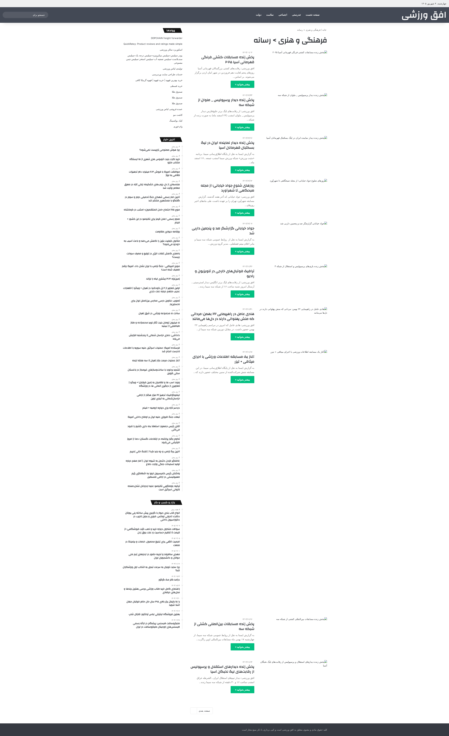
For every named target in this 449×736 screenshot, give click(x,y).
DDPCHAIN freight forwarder (166, 38)
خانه (324, 29)
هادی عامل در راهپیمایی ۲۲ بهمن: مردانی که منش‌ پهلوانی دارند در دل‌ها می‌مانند (222, 316)
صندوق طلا (177, 91)
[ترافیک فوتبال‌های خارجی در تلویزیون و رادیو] (293, 283)
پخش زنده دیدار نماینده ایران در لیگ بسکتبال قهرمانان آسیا (227, 145)
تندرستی (296, 15)
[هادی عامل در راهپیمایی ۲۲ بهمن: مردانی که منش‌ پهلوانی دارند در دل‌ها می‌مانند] (293, 326)
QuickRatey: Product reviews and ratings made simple (152, 43)
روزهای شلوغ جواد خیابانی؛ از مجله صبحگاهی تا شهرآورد (227, 188)
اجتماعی (283, 15)
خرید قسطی (176, 86)
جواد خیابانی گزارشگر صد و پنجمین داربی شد (223, 230)
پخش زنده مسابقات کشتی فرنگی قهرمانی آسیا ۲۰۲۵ (227, 59)
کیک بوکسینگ (175, 120)
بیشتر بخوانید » (242, 84)
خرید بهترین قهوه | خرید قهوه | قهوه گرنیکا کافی (158, 80)
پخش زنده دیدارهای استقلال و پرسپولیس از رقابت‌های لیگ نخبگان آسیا (222, 669)
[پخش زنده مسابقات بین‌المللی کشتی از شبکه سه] (293, 636)
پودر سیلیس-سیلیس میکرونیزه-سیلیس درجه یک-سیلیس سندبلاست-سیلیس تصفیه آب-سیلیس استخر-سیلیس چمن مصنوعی (154, 59)
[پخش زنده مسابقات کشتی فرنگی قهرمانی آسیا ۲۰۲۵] (293, 70)
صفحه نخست (313, 15)
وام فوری (177, 126)
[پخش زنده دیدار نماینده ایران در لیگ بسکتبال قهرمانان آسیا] (293, 155)
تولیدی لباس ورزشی (172, 68)
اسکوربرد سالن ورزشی (171, 49)
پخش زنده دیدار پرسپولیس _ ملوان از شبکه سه (226, 102)
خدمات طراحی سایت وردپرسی (167, 74)
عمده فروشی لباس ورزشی (169, 109)
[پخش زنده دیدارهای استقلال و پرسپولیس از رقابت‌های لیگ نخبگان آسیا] (293, 679)
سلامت (270, 15)
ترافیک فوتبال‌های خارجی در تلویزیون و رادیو (224, 273)
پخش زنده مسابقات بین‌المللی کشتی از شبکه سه (224, 626)
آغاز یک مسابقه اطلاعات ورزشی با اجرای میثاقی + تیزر (223, 359)
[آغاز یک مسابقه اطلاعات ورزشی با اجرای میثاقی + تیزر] (293, 481)
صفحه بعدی (204, 710)
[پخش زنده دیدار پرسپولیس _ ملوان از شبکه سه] (293, 112)
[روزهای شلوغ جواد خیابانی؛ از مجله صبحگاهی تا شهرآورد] (293, 198)
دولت (258, 15)
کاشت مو (177, 114)
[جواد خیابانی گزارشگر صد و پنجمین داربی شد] (293, 241)
